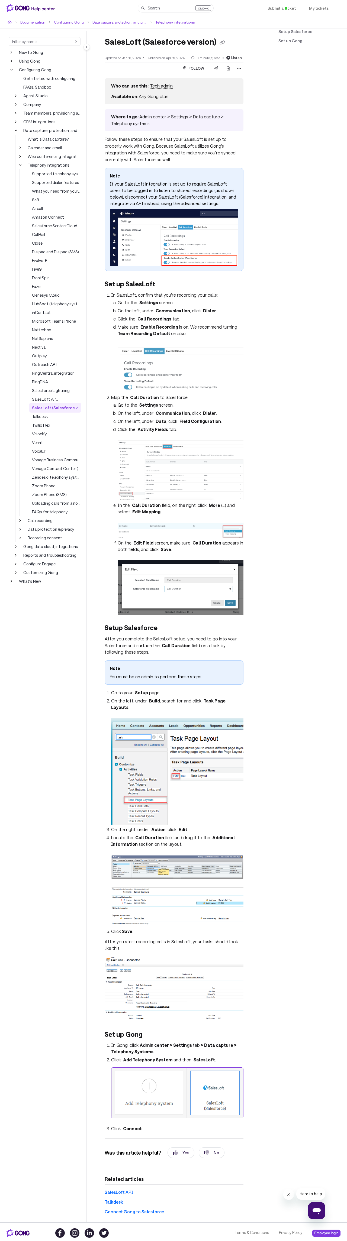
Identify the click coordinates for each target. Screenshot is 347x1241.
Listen (237, 57)
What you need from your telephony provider (56, 191)
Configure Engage (39, 563)
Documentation (32, 22)
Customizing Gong (39, 572)
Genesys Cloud (46, 295)
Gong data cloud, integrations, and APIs (52, 546)
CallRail (39, 234)
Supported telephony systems (56, 173)
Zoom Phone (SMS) (50, 494)
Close (37, 243)
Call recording (40, 520)
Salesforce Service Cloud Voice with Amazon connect (56, 225)
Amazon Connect (47, 217)
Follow (196, 68)
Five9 (37, 269)
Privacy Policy (290, 1232)
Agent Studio (34, 95)
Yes (181, 1145)
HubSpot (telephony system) (56, 303)
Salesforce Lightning (50, 390)
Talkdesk (40, 416)
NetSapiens (42, 338)
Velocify (39, 433)
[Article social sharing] (216, 68)
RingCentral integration (52, 373)
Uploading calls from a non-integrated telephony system (56, 503)
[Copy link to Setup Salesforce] (166, 628)
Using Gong (29, 61)
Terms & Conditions (251, 1232)
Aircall (37, 208)
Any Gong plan (152, 96)
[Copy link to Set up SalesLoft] (164, 284)
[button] (176, 8)
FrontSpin (40, 277)
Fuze (36, 286)
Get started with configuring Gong (52, 78)
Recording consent (44, 537)
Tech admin (160, 85)
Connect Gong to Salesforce (132, 1204)
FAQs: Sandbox (37, 87)
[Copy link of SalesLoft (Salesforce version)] (228, 42)
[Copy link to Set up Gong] (152, 1027)
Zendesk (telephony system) (56, 477)
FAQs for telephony (49, 511)
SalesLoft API (44, 399)
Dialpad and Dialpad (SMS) (56, 251)
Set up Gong (289, 40)
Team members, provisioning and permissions (52, 113)
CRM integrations (38, 121)
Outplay (39, 355)
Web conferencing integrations (54, 156)
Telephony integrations (169, 22)
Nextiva (39, 347)
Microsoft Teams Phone (53, 321)
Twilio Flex (41, 425)
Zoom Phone (43, 485)
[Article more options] (239, 68)
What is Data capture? (47, 139)
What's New (29, 581)
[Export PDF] (228, 68)
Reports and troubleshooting (48, 555)
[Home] (32, 8)
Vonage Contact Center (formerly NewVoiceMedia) (56, 468)
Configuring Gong (66, 22)
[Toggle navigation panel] (86, 47)
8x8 (35, 199)
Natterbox (40, 329)
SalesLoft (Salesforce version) (56, 407)
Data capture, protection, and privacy (115, 22)
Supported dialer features (54, 182)
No (212, 1145)
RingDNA (40, 381)
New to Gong (30, 52)
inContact (40, 312)
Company (32, 104)
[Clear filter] (76, 41)
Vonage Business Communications (56, 459)
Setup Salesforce (293, 31)
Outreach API (44, 364)
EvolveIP (40, 260)
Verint (37, 442)
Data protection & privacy (50, 529)
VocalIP (39, 451)
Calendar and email (45, 147)
